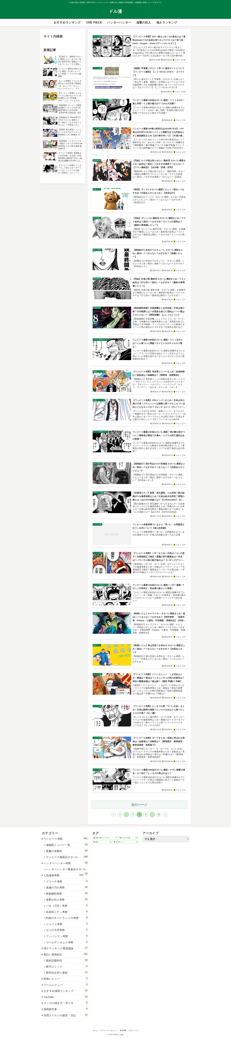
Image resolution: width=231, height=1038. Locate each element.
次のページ (139, 804)
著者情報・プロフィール (129, 1030)
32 (159, 814)
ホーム (95, 1030)
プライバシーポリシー (108, 1030)
